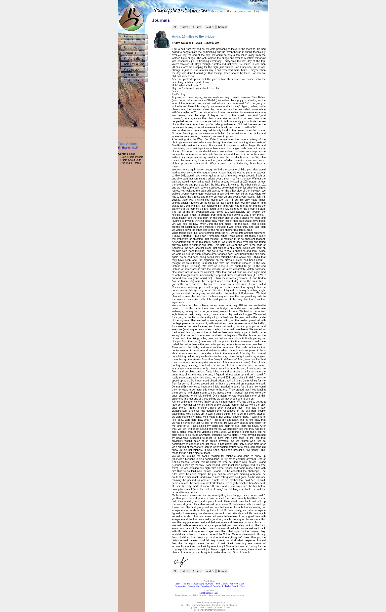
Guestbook (218, 586)
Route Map (197, 583)
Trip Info (186, 583)
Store (242, 586)
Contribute (206, 586)
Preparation (180, 586)
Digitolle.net (219, 610)
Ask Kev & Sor (237, 583)
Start (178, 583)
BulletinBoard (231, 586)
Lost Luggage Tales (209, 593)
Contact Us (193, 586)
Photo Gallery (221, 583)
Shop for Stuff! (128, 147)
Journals (208, 583)
